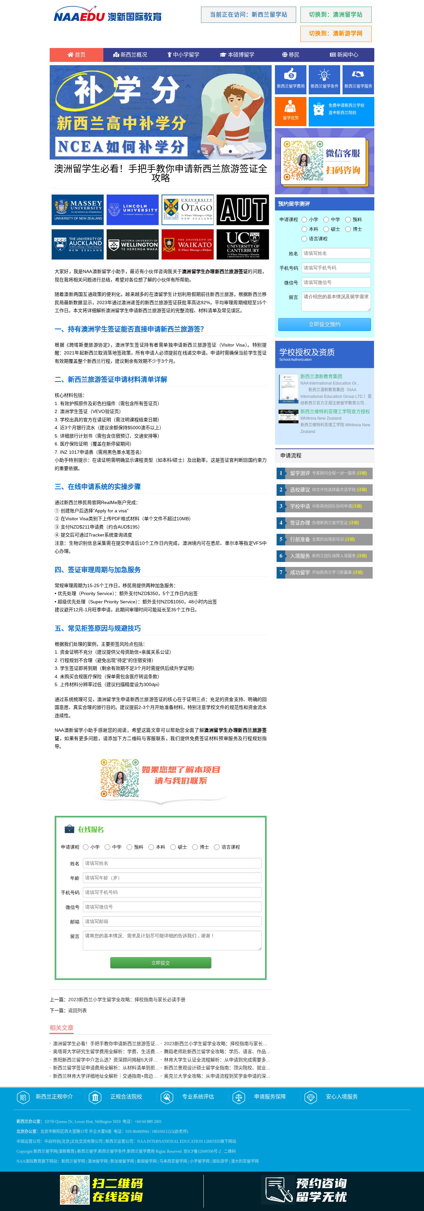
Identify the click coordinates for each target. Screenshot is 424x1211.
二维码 (230, 1151)
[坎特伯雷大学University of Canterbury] (242, 244)
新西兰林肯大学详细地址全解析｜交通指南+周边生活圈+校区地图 (120, 1076)
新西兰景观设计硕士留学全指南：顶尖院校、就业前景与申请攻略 (231, 1067)
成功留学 (300, 572)
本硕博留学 (240, 55)
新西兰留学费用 (291, 86)
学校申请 (300, 506)
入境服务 (300, 556)
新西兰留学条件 (325, 86)
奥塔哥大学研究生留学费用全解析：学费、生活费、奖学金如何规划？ (125, 1051)
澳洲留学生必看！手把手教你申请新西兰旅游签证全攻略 (111, 1043)
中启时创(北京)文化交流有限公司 (73, 1141)
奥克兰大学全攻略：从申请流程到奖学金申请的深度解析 (222, 1076)
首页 (79, 55)
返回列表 (77, 1010)
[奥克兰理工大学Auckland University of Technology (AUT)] (242, 209)
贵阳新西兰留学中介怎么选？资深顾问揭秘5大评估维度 (110, 1059)
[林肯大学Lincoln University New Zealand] (132, 209)
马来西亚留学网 (173, 1161)
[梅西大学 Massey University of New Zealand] (77, 209)
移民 (293, 55)
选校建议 (300, 489)
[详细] (362, 473)
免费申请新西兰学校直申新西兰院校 (346, 109)
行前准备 (300, 539)
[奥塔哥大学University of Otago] (187, 209)
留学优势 (291, 118)
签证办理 (300, 523)
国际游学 (220, 1161)
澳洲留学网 (98, 1161)
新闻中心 (347, 55)
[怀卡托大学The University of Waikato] (187, 244)
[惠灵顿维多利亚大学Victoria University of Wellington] (132, 244)
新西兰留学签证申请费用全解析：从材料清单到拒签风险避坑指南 (120, 1067)
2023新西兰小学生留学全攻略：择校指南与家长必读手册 (127, 999)
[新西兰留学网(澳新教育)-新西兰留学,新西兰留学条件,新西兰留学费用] (108, 14)
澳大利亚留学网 (245, 1161)
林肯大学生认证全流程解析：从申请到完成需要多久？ (219, 1059)
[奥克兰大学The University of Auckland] (77, 244)
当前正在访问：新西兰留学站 (249, 15)
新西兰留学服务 (358, 86)
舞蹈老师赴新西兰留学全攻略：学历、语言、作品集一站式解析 (229, 1051)
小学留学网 (200, 1161)
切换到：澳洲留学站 (336, 15)
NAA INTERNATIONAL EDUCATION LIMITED (178, 1141)
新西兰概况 (133, 55)
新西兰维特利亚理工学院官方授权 (335, 411)
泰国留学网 (147, 1161)
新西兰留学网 (73, 1161)
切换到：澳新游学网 (336, 33)
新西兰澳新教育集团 (321, 376)
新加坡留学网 (122, 1161)
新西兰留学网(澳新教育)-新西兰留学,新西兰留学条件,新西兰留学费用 (94, 1151)
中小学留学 (185, 55)
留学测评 (300, 473)
